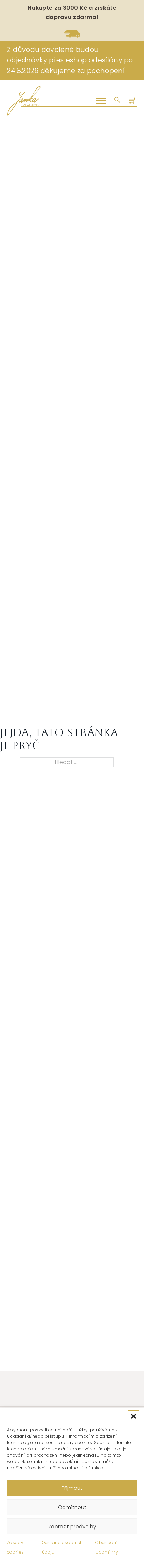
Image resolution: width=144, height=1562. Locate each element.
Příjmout (72, 1487)
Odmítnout (72, 1507)
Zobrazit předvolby (72, 1526)
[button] (133, 1416)
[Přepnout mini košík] (133, 101)
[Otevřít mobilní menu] (101, 101)
